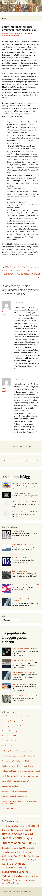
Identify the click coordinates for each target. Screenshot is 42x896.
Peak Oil (18, 856)
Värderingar (5, 883)
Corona (18, 826)
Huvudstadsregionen (22, 833)
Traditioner (7, 880)
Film (13, 830)
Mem (12, 853)
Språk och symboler (14, 863)
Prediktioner (33, 856)
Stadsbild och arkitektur (14, 867)
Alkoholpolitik (10, 826)
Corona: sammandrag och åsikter (23, 649)
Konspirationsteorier (10, 848)
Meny (4, 18)
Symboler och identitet (10, 786)
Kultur (23, 847)
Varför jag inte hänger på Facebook (14, 721)
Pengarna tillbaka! (18, 696)
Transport (18, 880)
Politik (25, 856)
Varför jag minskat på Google (12, 726)
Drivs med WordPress (23, 891)
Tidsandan (15, 493)
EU (10, 829)
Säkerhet (24, 871)
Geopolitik (26, 830)
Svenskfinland (14, 36)
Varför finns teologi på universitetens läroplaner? (18, 756)
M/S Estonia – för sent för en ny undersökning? (17, 766)
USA (25, 880)
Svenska (20, 33)
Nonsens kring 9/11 (8, 808)
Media (6, 852)
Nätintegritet (8, 856)
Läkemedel (30, 848)
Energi (5, 830)
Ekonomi (33, 826)
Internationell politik (16, 843)
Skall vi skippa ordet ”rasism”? (22, 502)
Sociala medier (23, 860)
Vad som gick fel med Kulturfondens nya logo (17, 751)
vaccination (30, 880)
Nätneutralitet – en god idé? (21, 512)
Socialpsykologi (33, 860)
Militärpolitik (20, 852)
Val (34, 880)
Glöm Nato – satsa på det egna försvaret (22, 275)
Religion (6, 859)
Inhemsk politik (12, 838)
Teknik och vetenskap (15, 876)
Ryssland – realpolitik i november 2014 (15, 796)
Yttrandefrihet (13, 883)
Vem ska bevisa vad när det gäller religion (16, 716)
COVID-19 (24, 826)
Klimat (33, 843)
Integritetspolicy (7, 891)
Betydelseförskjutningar (20, 684)
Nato (30, 852)
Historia (6, 833)
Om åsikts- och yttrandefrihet (12, 746)
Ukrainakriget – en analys (20, 483)
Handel (33, 830)
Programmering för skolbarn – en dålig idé (16, 761)
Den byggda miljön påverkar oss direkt (15, 791)
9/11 (3, 826)
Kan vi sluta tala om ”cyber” (11, 741)
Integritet (28, 838)
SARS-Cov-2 (14, 860)
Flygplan (18, 830)
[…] (32, 536)
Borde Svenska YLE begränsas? (12, 736)
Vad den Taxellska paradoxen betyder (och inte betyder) (21, 771)
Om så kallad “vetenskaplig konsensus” (15, 781)
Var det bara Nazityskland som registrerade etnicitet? (20, 776)
